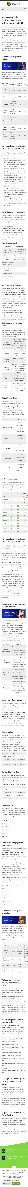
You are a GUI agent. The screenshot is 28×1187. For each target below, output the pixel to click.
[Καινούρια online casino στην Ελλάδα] (3, 1153)
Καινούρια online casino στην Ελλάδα (16, 1149)
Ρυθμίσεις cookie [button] (6, 1183)
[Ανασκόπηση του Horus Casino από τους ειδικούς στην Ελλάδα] (3, 1159)
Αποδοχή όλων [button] (16, 1183)
